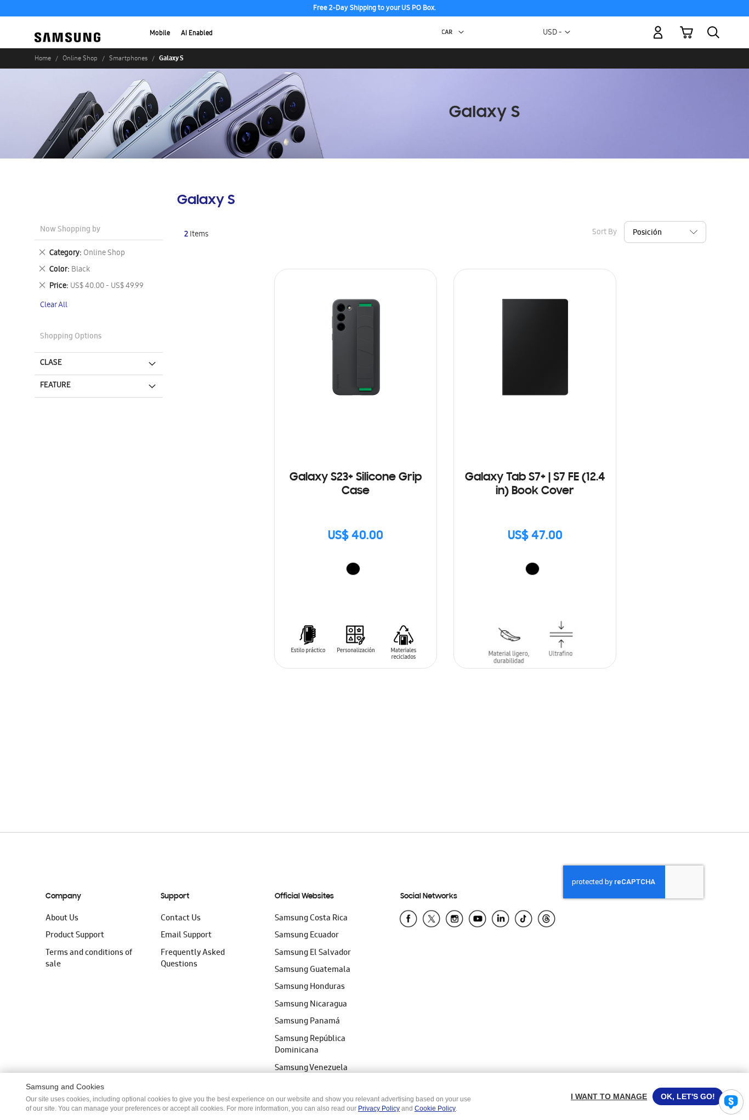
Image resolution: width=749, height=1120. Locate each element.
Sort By (604, 233)
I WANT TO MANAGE (609, 1096)
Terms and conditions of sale (89, 959)
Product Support (75, 935)
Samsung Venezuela (311, 1068)
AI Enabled (197, 34)
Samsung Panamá (307, 1021)
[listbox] (356, 570)
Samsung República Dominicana (310, 1045)
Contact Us (181, 918)
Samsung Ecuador (307, 935)
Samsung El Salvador (313, 953)
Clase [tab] (51, 363)
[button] (461, 32)
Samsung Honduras (310, 987)
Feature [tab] (55, 386)
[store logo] (67, 26)
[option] (353, 568)
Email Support (186, 935)
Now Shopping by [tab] (70, 230)
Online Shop (80, 58)
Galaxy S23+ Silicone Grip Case (356, 484)
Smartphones (128, 58)
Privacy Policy (379, 1108)
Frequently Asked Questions (193, 959)
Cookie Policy (435, 1108)
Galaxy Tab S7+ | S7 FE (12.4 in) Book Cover (535, 484)
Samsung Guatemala (312, 970)
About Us (62, 918)
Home (43, 58)
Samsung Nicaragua (311, 1004)
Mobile (160, 34)
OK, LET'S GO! (688, 1096)
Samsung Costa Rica (311, 918)
